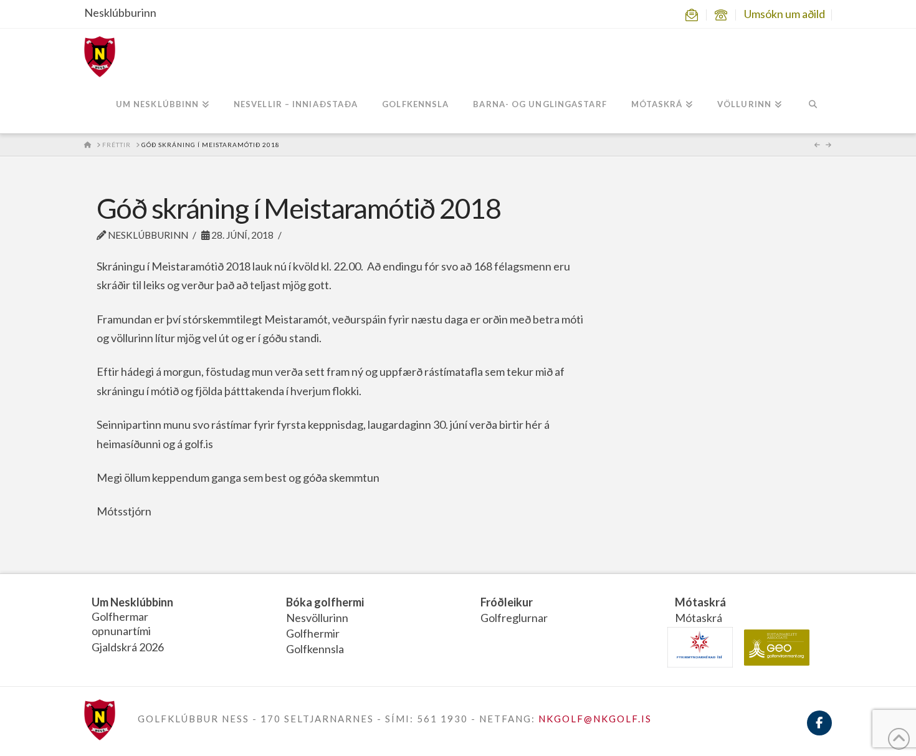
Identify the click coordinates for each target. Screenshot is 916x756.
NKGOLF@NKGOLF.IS (595, 718)
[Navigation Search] (813, 105)
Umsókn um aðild (784, 14)
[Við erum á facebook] (819, 730)
